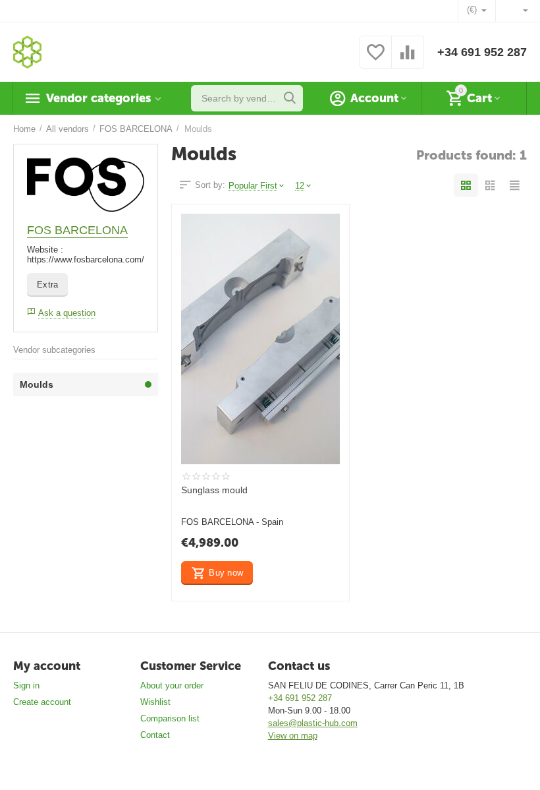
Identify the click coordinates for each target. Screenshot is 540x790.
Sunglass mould (214, 490)
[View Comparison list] (407, 60)
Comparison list (170, 718)
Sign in (26, 685)
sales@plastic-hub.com (313, 723)
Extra (47, 284)
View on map (292, 736)
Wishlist (155, 702)
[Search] (290, 98)
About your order (171, 685)
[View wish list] (375, 60)
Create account (42, 702)
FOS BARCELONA (77, 230)
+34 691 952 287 (482, 52)
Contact (155, 735)
